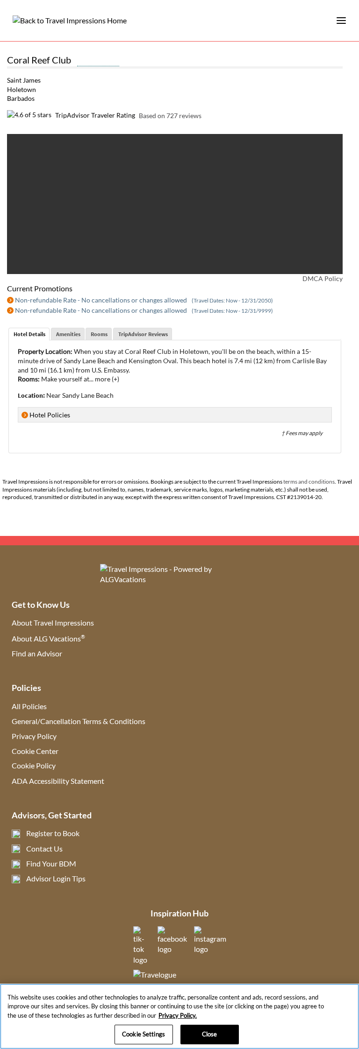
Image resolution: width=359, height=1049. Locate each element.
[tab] (29, 334)
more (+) (107, 379)
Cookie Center (35, 750)
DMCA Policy (322, 278)
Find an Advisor (37, 653)
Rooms (99, 334)
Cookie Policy (34, 765)
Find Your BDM (51, 863)
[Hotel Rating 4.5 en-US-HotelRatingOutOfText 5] (98, 61)
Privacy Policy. (177, 1015)
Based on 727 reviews (170, 115)
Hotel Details (29, 334)
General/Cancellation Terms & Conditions (78, 721)
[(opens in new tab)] (142, 959)
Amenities (68, 334)
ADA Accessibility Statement (58, 780)
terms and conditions (309, 481)
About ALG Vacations (48, 638)
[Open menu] (341, 20)
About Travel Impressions (53, 622)
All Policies (29, 706)
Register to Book (52, 833)
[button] (26, 204)
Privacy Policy (34, 736)
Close (209, 1034)
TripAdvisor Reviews (143, 334)
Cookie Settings (143, 1034)
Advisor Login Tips (56, 878)
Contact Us (44, 848)
